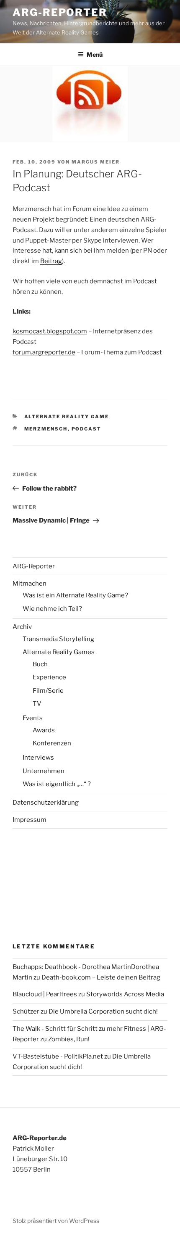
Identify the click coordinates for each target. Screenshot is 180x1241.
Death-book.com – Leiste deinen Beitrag (100, 977)
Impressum (29, 820)
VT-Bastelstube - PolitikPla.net (58, 1056)
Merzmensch (46, 429)
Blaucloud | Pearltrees (45, 994)
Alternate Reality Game (66, 417)
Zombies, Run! (69, 1039)
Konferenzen (52, 743)
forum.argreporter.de (44, 352)
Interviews (38, 757)
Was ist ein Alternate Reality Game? (75, 595)
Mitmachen (29, 583)
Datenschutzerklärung (46, 802)
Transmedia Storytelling (58, 639)
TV (37, 704)
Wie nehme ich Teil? (52, 609)
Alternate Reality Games (59, 652)
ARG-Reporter (60, 12)
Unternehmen (43, 771)
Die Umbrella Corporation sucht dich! (103, 1011)
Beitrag (51, 261)
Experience (49, 677)
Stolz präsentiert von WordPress (56, 1220)
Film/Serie (48, 690)
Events (33, 718)
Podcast (87, 429)
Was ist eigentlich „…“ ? (57, 784)
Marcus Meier (96, 162)
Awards (44, 730)
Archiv (22, 627)
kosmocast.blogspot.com (50, 331)
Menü (95, 54)
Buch (40, 664)
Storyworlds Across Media (125, 994)
